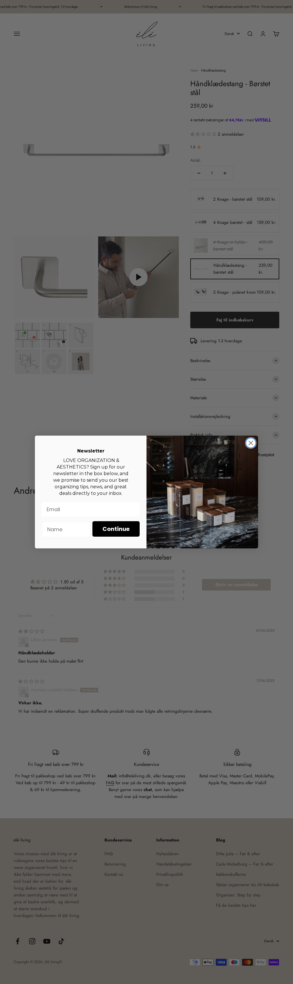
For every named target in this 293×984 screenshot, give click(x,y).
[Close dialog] (251, 443)
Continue (116, 529)
